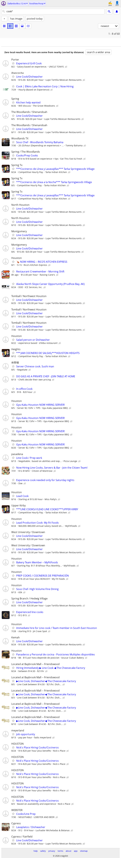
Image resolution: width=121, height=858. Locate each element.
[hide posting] (66, 67)
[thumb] (10, 26)
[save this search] (117, 11)
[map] (28, 26)
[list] (4, 26)
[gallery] (22, 26)
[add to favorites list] (13, 63)
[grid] (16, 26)
